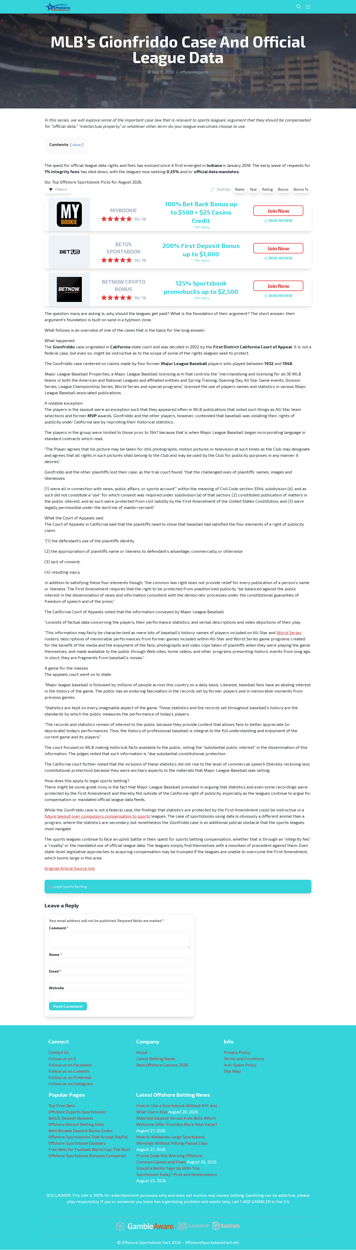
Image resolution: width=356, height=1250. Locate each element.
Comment (58, 928)
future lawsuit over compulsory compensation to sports (97, 816)
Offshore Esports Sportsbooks (77, 1111)
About (142, 1052)
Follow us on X (62, 1058)
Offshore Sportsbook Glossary (77, 1142)
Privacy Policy (237, 1052)
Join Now (278, 211)
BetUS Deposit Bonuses (70, 1117)
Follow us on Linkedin (68, 1071)
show (76, 145)
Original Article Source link (70, 868)
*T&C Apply (201, 227)
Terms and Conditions (244, 1058)
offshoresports (194, 71)
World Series (289, 632)
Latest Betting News (155, 1058)
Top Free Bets (61, 1105)
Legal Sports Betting (70, 886)
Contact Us (58, 1052)
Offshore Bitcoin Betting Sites (76, 1124)
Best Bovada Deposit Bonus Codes (80, 1130)
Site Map (232, 1071)
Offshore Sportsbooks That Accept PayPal (88, 1136)
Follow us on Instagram (70, 1083)
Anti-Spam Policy (240, 1064)
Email (55, 971)
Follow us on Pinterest (69, 1077)
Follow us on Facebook (70, 1064)
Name (55, 954)
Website (56, 988)
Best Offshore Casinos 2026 (162, 1064)
